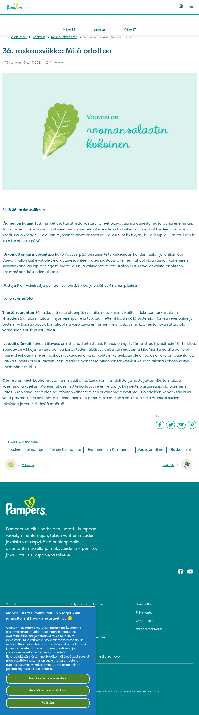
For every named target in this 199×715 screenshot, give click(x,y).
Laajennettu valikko (102, 657)
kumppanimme (55, 628)
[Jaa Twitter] (170, 424)
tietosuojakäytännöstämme (25, 657)
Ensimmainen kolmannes (109, 450)
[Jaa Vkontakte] (181, 424)
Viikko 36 (99, 30)
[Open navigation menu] (191, 6)
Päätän (47, 703)
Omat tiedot (145, 621)
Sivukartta (143, 604)
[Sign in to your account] (180, 6)
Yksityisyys (78, 629)
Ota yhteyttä (80, 613)
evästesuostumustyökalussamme (29, 665)
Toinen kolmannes (66, 450)
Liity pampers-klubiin (87, 604)
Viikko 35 (69, 29)
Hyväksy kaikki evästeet (47, 678)
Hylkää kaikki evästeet (47, 690)
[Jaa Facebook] (160, 424)
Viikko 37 (130, 29)
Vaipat (11, 604)
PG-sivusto (144, 613)
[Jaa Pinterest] (192, 424)
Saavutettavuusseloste (88, 637)
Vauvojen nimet (151, 450)
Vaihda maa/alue (149, 629)
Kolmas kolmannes (27, 450)
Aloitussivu (19, 37)
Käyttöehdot (80, 621)
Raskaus (39, 37)
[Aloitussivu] (14, 6)
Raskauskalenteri (64, 37)
